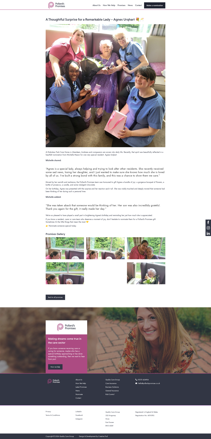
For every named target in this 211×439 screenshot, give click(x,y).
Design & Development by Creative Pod (93, 436)
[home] (57, 5)
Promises (121, 5)
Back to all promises (55, 297)
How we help (55, 367)
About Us (96, 5)
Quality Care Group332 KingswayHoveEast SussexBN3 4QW (113, 419)
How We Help (109, 5)
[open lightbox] (65, 248)
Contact (138, 5)
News (130, 5)
